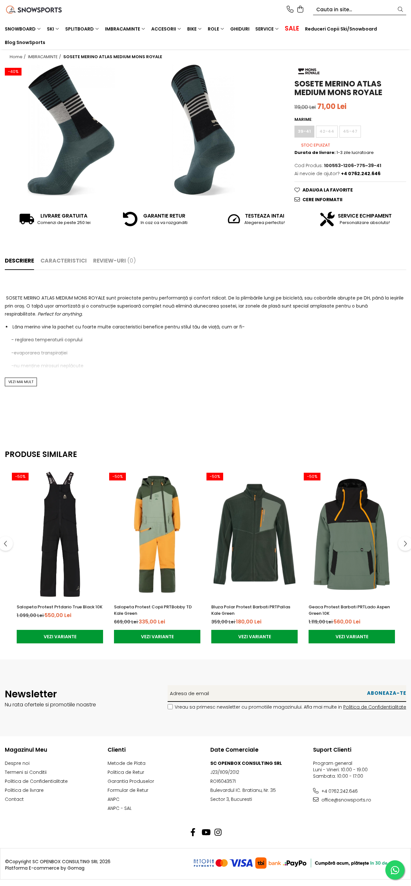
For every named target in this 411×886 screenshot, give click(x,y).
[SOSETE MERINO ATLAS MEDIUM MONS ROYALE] (70, 130)
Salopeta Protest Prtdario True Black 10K (59, 607)
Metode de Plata (126, 763)
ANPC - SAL (120, 808)
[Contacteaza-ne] (290, 9)
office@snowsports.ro (345, 800)
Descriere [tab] (19, 260)
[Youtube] (205, 832)
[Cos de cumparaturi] (300, 9)
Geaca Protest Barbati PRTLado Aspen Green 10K (349, 610)
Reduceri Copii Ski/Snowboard (341, 29)
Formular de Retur (128, 790)
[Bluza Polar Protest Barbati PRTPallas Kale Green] (254, 534)
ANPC (113, 799)
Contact (14, 799)
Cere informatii (322, 199)
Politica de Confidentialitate (374, 707)
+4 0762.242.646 (339, 791)
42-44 (326, 131)
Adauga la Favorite (327, 190)
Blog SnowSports (25, 42)
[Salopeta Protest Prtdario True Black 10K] (60, 534)
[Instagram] (218, 832)
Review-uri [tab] (114, 260)
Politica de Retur (126, 772)
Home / (18, 57)
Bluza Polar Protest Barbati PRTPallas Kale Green (250, 610)
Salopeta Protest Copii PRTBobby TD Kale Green (153, 610)
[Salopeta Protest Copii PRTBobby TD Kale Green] (157, 534)
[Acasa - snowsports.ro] (41, 9)
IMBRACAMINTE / (45, 57)
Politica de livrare (24, 790)
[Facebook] (193, 832)
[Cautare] (400, 9)
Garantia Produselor (131, 781)
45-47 (350, 131)
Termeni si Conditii (26, 772)
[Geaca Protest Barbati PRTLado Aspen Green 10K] (352, 534)
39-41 (304, 131)
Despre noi (17, 763)
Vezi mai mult (20, 381)
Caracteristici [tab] (63, 260)
